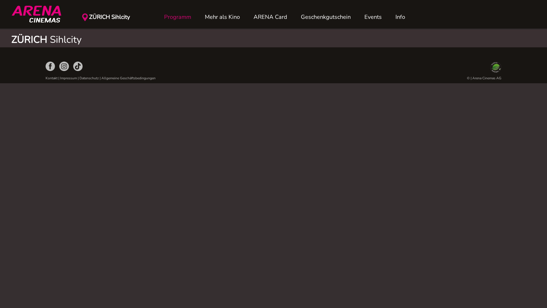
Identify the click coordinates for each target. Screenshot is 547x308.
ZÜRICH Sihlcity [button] (109, 17)
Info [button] (400, 17)
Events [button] (373, 17)
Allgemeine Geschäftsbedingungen (128, 78)
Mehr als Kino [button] (222, 17)
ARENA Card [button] (270, 17)
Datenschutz (89, 78)
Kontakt (52, 78)
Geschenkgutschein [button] (326, 17)
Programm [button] (177, 17)
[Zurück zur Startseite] (39, 14)
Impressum (68, 78)
